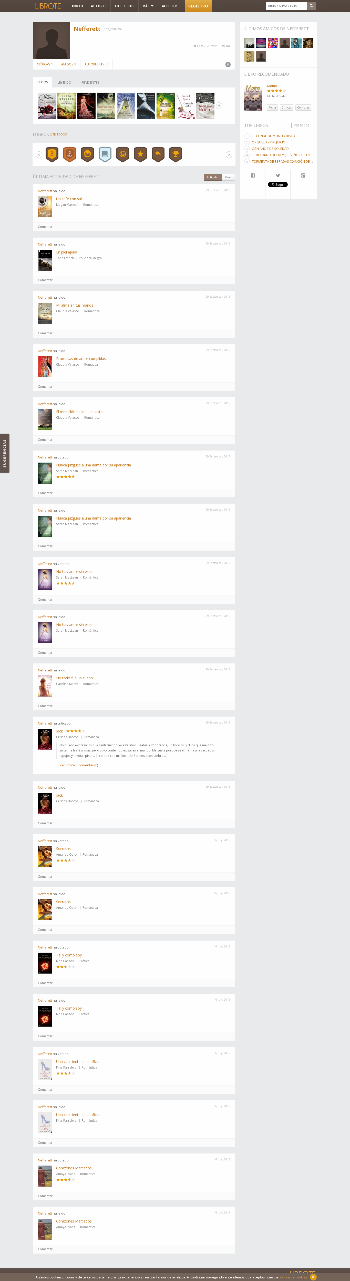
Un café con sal (69, 198)
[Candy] (273, 43)
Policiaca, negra (90, 258)
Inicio (77, 6)
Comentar (45, 226)
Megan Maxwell (67, 204)
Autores (99, 6)
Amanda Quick (66, 854)
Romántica (91, 204)
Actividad (213, 177)
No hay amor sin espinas (76, 571)
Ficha (272, 107)
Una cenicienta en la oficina (78, 1061)
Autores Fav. (96, 64)
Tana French (65, 258)
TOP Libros (125, 6)
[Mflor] (249, 43)
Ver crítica (67, 765)
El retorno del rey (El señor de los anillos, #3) (292, 155)
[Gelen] (285, 43)
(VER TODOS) (58, 134)
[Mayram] (249, 56)
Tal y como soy (69, 955)
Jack (59, 731)
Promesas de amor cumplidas (81, 358)
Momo (272, 85)
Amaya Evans (65, 1174)
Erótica (84, 961)
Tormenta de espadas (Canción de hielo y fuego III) (294, 161)
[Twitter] (277, 176)
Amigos (68, 64)
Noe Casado (65, 961)
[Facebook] (252, 176)
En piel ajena (66, 252)
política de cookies (293, 1277)
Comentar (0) (88, 765)
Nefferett (87, 28)
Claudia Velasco (67, 311)
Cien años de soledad (270, 148)
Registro (198, 5)
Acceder (169, 6)
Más (146, 6)
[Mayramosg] (261, 56)
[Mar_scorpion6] (308, 43)
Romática (91, 364)
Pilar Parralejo (66, 1067)
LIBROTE (48, 6)
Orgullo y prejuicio (268, 142)
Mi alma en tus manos (74, 305)
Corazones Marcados (74, 1168)
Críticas (45, 64)
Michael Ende (276, 96)
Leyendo (64, 82)
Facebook (228, 64)
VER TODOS (301, 125)
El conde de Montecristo (273, 135)
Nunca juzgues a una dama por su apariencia (93, 465)
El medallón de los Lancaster (80, 411)
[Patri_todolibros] (296, 43)
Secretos (63, 848)
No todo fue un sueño (74, 678)
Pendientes (90, 82)
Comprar (303, 107)
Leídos (42, 82)
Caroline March (67, 684)
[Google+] (303, 176)
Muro (228, 177)
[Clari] (261, 43)
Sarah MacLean (67, 471)
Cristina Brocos (67, 737)
